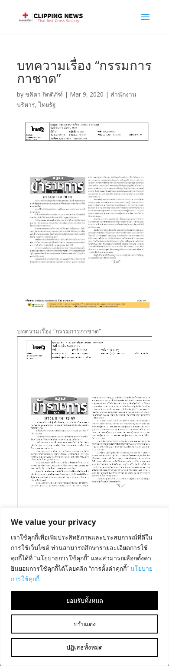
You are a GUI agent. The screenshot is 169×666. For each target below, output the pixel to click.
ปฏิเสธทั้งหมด (84, 647)
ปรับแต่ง (85, 624)
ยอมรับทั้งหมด (84, 600)
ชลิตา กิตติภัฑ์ (44, 94)
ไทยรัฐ (47, 104)
